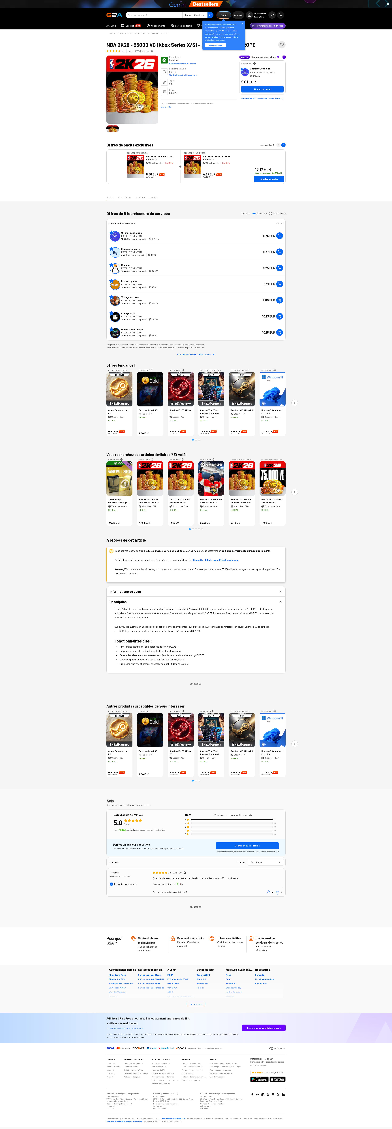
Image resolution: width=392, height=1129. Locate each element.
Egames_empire (130, 248)
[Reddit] (268, 1094)
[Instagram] (273, 1094)
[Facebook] (252, 1094)
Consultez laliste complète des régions (215, 559)
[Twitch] (262, 1094)
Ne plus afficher (215, 45)
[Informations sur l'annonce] (254, 63)
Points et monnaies (151, 33)
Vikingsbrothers (130, 297)
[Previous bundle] (278, 145)
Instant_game (129, 281)
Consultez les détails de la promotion (123, 1028)
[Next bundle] (283, 145)
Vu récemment (124, 197)
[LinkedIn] (283, 1094)
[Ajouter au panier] (279, 235)
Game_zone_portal (132, 329)
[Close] (388, 4)
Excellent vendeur (131, 236)
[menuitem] (111, 25)
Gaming (120, 33)
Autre (166, 33)
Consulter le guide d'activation (182, 63)
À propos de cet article (147, 197)
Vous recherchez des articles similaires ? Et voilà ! (147, 454)
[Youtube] (257, 1094)
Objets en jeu (133, 33)
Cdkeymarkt (128, 313)
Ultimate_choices (260, 68)
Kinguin (125, 264)
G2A (110, 33)
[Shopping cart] (280, 15)
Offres (109, 197)
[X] (278, 1094)
